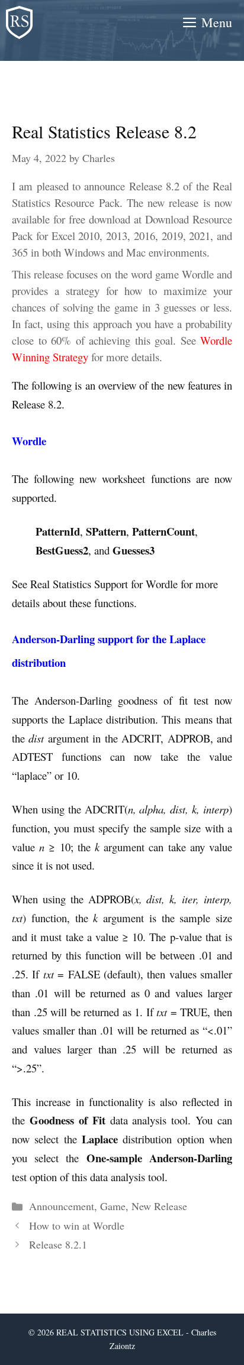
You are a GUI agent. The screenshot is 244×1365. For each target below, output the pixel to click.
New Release (159, 1206)
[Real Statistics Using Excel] (19, 22)
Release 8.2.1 (58, 1244)
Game (113, 1206)
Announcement (61, 1206)
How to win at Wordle (76, 1225)
